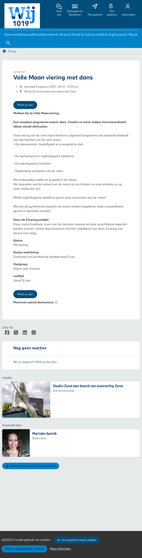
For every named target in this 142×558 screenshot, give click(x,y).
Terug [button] (11, 51)
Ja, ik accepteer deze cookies (76, 540)
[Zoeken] (7, 42)
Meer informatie (60, 549)
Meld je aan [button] (25, 105)
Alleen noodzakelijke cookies (24, 549)
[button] (18, 34)
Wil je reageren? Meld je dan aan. (35, 362)
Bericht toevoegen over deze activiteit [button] (33, 465)
